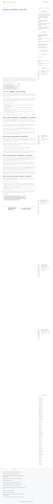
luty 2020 (40, 463)
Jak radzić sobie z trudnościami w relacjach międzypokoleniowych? (14, 197)
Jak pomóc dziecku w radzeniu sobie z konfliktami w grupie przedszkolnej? (15, 198)
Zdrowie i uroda (40, 65)
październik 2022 (41, 416)
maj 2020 (40, 458)
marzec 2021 (40, 444)
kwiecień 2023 (41, 413)
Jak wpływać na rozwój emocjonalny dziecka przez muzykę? (44, 136)
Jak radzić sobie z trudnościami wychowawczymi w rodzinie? (11, 473)
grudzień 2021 (41, 431)
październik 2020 (41, 451)
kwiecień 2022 (41, 425)
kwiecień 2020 (41, 460)
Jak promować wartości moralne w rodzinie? (9, 492)
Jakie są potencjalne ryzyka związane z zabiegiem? (10, 88)
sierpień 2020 (40, 454)
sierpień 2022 (40, 419)
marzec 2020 (40, 461)
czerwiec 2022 (41, 422)
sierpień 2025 (40, 405)
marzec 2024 (40, 409)
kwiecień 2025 (41, 406)
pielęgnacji (5, 186)
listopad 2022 (40, 415)
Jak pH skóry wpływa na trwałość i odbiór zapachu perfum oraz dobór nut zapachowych (44, 24)
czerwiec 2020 (41, 457)
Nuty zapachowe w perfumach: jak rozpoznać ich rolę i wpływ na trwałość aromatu (43, 17)
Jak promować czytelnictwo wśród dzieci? (8, 490)
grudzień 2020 (41, 448)
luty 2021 (40, 445)
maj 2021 (40, 441)
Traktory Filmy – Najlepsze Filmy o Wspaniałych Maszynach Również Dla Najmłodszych (43, 35)
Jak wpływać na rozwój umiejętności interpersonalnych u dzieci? (11, 482)
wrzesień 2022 (41, 418)
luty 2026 (40, 402)
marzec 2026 (40, 400)
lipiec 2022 (40, 421)
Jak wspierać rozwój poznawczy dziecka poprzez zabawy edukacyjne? (12, 478)
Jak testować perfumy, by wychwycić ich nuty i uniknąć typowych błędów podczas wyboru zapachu (43, 28)
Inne (38, 58)
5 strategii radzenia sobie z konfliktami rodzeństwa (12, 199)
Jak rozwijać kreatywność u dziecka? (8, 480)
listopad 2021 (40, 432)
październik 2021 (41, 434)
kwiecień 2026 (41, 399)
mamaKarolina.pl (26, 501)
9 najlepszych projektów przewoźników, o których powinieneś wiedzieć (44, 265)
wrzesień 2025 (41, 403)
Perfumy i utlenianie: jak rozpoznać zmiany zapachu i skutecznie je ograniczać (13, 496)
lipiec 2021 (40, 438)
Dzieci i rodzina (5, 7)
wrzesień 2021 (41, 435)
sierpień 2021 (40, 437)
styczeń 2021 (40, 447)
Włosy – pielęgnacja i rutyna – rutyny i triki (43, 63)
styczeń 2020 (40, 464)
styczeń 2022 (40, 429)
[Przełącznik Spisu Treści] (18, 84)
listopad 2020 (40, 450)
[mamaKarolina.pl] (9, 2)
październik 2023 (41, 412)
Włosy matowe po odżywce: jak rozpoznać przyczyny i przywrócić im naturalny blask (43, 21)
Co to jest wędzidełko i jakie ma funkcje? (9, 85)
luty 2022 (40, 428)
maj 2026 (40, 397)
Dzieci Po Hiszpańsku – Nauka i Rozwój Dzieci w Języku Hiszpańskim (12, 485)
